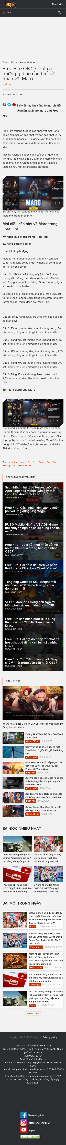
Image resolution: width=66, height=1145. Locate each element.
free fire (13, 462)
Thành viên (57, 4)
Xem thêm (34, 1013)
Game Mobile (25, 465)
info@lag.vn (40, 1059)
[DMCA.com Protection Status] (30, 1137)
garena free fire (28, 462)
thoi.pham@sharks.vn (34, 1069)
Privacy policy (50, 1037)
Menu (8, 12)
